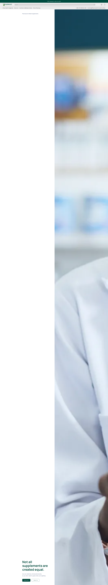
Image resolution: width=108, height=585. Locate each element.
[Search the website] (94, 4)
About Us (16, 8)
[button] (7, 4)
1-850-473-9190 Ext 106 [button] (81, 8)
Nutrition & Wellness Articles (25, 8)
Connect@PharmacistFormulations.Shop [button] (96, 8)
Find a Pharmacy (36, 8)
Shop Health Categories (8, 8)
